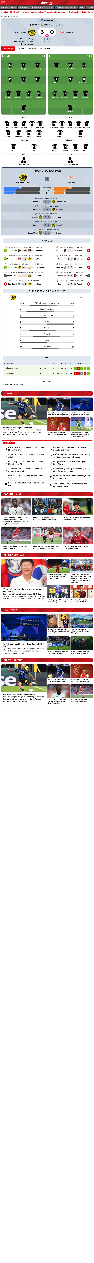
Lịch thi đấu (5, 7)
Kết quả (13, 7)
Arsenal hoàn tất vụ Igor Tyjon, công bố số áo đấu (28, 12)
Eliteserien (48, 20)
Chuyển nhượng (23, 7)
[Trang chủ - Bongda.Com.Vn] (47, 2)
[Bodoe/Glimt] (13, 297)
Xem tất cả (47, 381)
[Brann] (80, 297)
